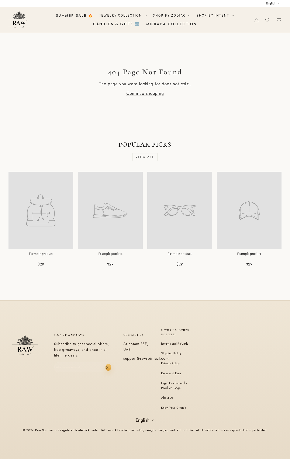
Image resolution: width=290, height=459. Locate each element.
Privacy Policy (170, 363)
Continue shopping (145, 93)
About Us (167, 398)
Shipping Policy (171, 353)
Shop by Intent (214, 15)
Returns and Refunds (174, 343)
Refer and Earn (171, 373)
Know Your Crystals (173, 408)
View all (145, 157)
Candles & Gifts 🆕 (116, 24)
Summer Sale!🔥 (74, 15)
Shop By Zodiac (170, 15)
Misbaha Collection (171, 24)
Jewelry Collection (122, 15)
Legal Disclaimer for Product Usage (174, 385)
